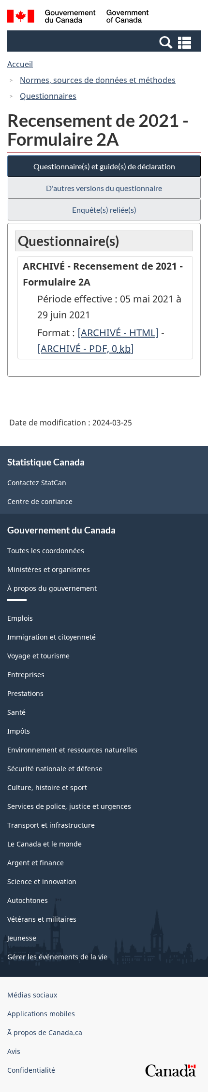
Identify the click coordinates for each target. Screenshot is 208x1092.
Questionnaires (48, 96)
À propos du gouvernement (52, 588)
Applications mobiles (41, 1013)
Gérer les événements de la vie (57, 956)
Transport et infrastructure (51, 825)
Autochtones (27, 900)
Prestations (25, 693)
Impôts (18, 731)
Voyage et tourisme (38, 655)
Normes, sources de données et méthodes (98, 80)
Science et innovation (41, 881)
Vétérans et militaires (41, 919)
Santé (16, 712)
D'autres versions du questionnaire (104, 187)
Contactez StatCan (36, 482)
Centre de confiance (40, 501)
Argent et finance (35, 862)
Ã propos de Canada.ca (44, 1032)
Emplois (20, 618)
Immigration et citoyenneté (51, 637)
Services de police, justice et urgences (69, 806)
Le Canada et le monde (44, 843)
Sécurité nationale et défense (55, 768)
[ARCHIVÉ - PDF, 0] (85, 348)
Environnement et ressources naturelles (72, 749)
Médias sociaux (32, 994)
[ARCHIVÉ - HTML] (118, 332)
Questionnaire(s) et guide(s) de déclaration (104, 166)
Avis (13, 1051)
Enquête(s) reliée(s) (104, 209)
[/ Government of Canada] (78, 18)
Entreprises (26, 674)
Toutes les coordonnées (45, 550)
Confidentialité (31, 1070)
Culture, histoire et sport (47, 787)
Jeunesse (21, 937)
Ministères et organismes (48, 569)
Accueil (20, 64)
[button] (105, 42)
